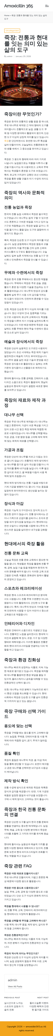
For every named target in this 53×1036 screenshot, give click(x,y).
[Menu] (47, 6)
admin (12, 980)
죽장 (6, 140)
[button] (15, 987)
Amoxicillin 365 (18, 6)
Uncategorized (12, 30)
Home (6, 15)
